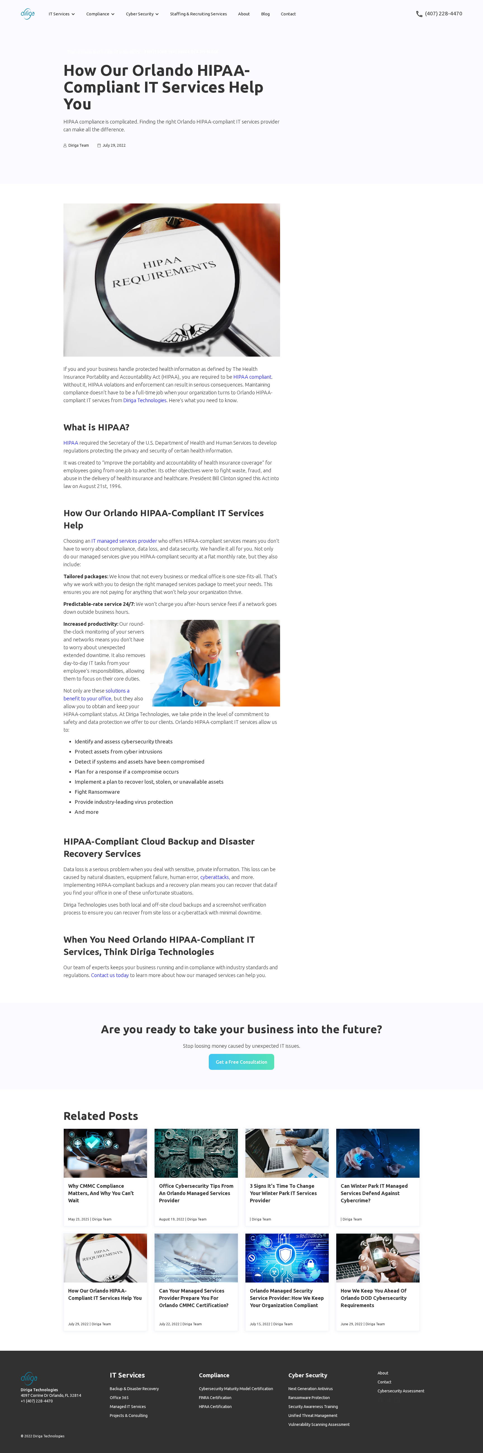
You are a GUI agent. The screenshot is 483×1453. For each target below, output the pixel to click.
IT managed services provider (124, 541)
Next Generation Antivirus (310, 1388)
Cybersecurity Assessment (401, 1391)
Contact (288, 13)
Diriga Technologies (145, 400)
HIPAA (70, 442)
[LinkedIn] (397, 1400)
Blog (265, 13)
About (244, 13)
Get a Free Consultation (241, 1062)
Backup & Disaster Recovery (134, 1388)
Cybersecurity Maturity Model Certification (236, 1388)
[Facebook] (380, 1400)
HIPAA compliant (252, 377)
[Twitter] (389, 1400)
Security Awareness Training (313, 1406)
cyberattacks (214, 877)
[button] (62, 14)
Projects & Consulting (129, 1415)
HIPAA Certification (215, 1406)
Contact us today (110, 975)
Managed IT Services (128, 1406)
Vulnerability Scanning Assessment (319, 1424)
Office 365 (119, 1397)
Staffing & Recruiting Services (198, 13)
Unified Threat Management (312, 1415)
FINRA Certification (215, 1397)
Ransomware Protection (309, 1397)
